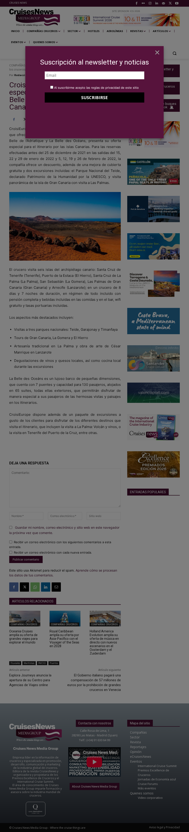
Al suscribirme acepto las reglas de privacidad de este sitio (96, 87)
